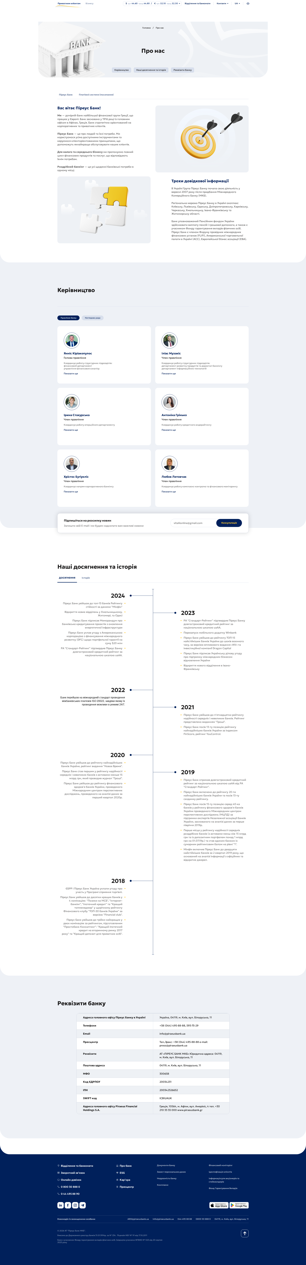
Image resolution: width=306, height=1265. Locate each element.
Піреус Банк (66, 94)
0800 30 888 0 (203, 1219)
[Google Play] (239, 1205)
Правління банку (68, 318)
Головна (146, 27)
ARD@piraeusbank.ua (138, 1219)
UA (236, 3)
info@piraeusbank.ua (163, 1219)
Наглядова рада (92, 318)
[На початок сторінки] (245, 1233)
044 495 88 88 (185, 1219)
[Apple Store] (219, 1205)
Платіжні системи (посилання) (96, 94)
